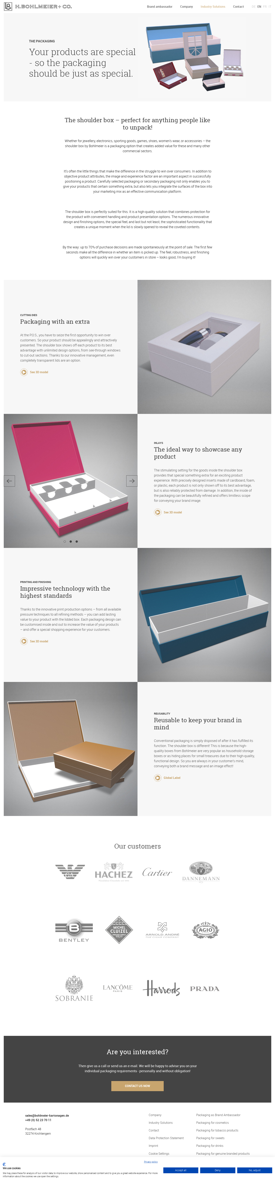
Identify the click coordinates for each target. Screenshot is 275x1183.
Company (186, 6)
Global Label (172, 778)
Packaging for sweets (210, 1138)
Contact (238, 6)
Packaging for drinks (209, 1146)
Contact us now (137, 1086)
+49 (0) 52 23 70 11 (38, 1120)
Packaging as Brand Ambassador (218, 1115)
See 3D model (39, 372)
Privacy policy (151, 1161)
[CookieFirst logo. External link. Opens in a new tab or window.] (4, 1164)
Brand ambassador (159, 6)
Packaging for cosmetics (212, 1123)
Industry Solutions (213, 6)
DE (254, 6)
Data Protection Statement (166, 1138)
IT (270, 6)
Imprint (153, 1146)
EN (259, 6)
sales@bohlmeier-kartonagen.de (47, 1115)
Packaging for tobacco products (217, 1130)
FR (265, 6)
